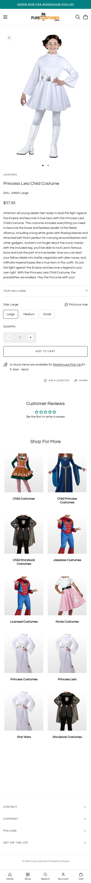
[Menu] (5, 17)
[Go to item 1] (43, 165)
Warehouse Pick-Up (67, 364)
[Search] (78, 17)
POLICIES (10, 830)
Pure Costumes (39, 861)
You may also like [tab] (45, 772)
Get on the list (15, 842)
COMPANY (10, 818)
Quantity (9, 326)
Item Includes (14, 291)
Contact (10, 806)
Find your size (78, 304)
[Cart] (85, 17)
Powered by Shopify (58, 861)
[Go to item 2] (48, 165)
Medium (28, 314)
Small (47, 314)
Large (11, 314)
